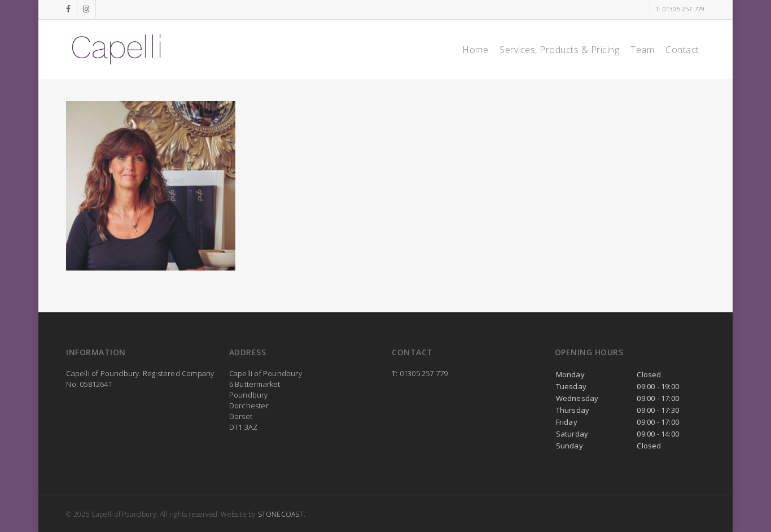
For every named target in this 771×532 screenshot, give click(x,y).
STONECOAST (281, 514)
